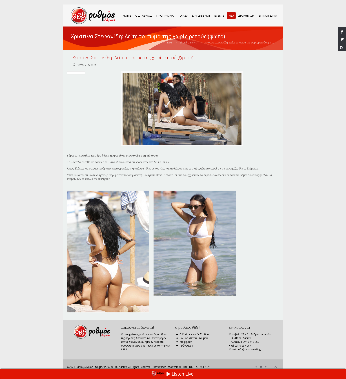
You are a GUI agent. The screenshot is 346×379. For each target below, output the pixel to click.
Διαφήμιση (185, 341)
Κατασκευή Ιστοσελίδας (167, 367)
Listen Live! (183, 374)
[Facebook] (256, 367)
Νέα (169, 42)
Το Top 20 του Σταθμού (193, 338)
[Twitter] (261, 367)
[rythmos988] (93, 16)
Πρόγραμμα (186, 345)
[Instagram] (266, 367)
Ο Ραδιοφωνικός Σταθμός (194, 334)
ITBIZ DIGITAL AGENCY (196, 367)
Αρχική (155, 42)
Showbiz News (188, 42)
